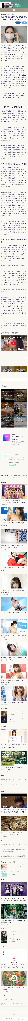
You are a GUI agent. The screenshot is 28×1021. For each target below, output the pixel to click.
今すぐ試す (18, 6)
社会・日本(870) (4, 353)
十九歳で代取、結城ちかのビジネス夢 (12, 703)
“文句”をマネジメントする (7, 999)
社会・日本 (3, 14)
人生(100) (10, 353)
